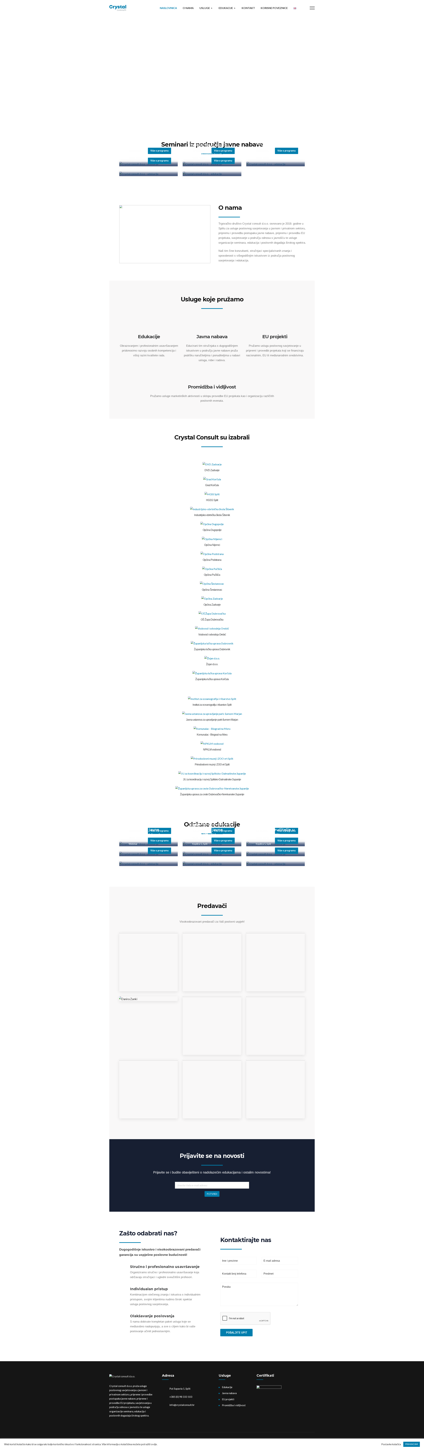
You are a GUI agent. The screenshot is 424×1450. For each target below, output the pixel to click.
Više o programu (286, 150)
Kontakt (248, 7)
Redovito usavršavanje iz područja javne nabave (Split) (275, 130)
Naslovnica (168, 7)
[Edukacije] (149, 327)
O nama (188, 7)
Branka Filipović (148, 973)
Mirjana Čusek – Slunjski (148, 1100)
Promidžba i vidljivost (212, 387)
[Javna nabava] (212, 327)
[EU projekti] (275, 327)
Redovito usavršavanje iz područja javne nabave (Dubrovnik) (211, 139)
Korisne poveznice (274, 7)
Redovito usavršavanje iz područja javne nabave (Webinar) (148, 139)
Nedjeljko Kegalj (212, 973)
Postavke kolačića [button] (391, 1444)
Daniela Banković (275, 1100)
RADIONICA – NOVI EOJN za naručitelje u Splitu (274, 829)
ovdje (154, 1444)
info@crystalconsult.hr (182, 1404)
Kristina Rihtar (212, 1036)
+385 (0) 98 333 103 (180, 1396)
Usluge (204, 7)
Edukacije (226, 7)
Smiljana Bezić (275, 973)
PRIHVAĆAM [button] (411, 1444)
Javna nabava (211, 336)
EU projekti (274, 336)
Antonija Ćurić (275, 1036)
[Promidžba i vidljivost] (212, 377)
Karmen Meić (212, 1100)
